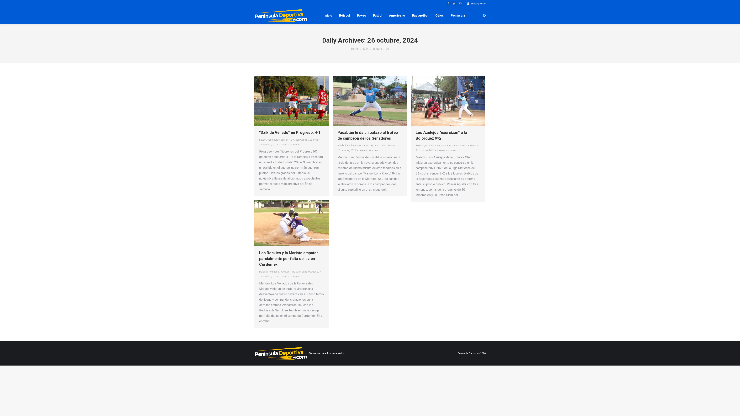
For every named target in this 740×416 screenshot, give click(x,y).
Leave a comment (290, 144)
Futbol (262, 139)
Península (272, 139)
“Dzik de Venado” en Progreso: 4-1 (289, 132)
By (304, 139)
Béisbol (341, 145)
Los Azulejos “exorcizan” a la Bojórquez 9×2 (441, 135)
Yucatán (283, 139)
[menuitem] (328, 15)
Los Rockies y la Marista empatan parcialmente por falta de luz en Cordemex (289, 259)
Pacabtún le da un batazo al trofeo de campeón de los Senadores (367, 135)
